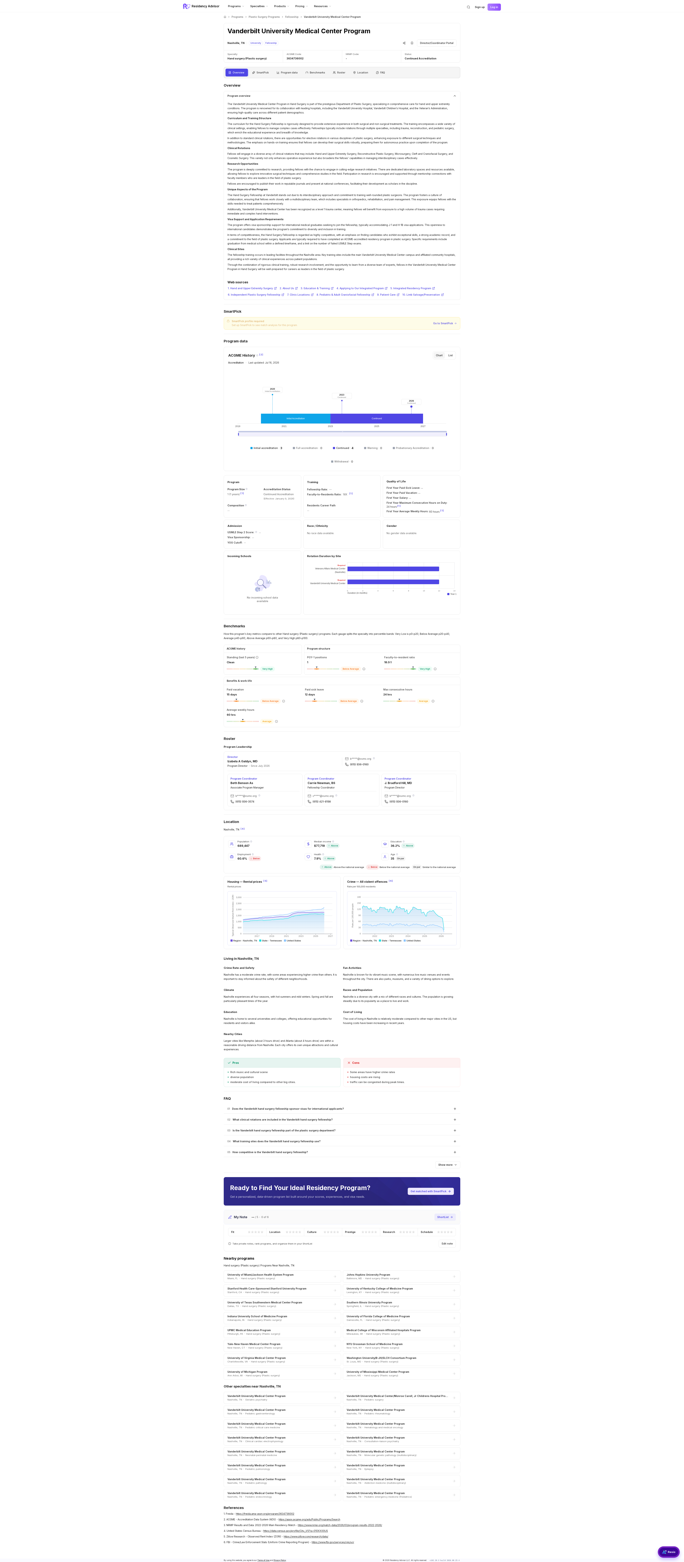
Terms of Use (263, 1560)
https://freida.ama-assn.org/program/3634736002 (265, 1513)
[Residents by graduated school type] (246, 505)
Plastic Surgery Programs (264, 16)
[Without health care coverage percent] (323, 854)
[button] (468, 7)
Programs (234, 6)
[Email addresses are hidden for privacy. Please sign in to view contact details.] (374, 758)
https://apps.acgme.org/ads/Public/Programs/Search (309, 1519)
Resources (321, 6)
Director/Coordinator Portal (437, 42)
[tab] (439, 355)
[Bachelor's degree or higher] (403, 841)
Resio (671, 1552)
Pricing (299, 6)
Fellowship (292, 16)
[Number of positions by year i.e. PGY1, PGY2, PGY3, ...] (246, 489)
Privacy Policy (280, 1560)
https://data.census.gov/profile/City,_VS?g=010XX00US (295, 1530)
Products (280, 6)
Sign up (480, 7)
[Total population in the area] (251, 841)
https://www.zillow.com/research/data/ (306, 1536)
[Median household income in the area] (333, 841)
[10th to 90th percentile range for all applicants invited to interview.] (256, 532)
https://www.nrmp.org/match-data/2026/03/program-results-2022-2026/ (340, 1525)
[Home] (225, 17)
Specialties (257, 6)
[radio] (249, 1232)
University (255, 43)
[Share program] (404, 43)
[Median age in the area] (397, 854)
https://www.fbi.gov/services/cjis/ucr (333, 1542)
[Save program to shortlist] (412, 43)
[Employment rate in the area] (253, 854)
